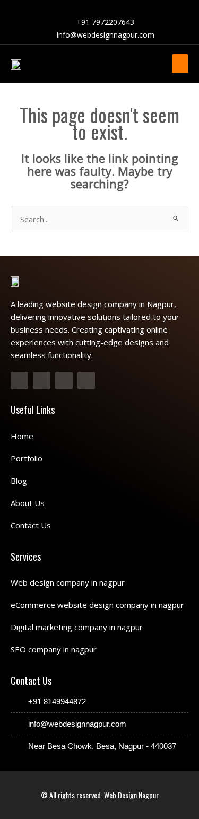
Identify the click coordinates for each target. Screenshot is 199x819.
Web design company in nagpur (68, 582)
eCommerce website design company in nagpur (97, 604)
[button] (180, 63)
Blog (19, 480)
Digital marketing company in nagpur (77, 627)
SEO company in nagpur (54, 649)
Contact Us (31, 525)
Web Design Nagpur (131, 794)
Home (22, 436)
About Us (28, 503)
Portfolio (26, 458)
